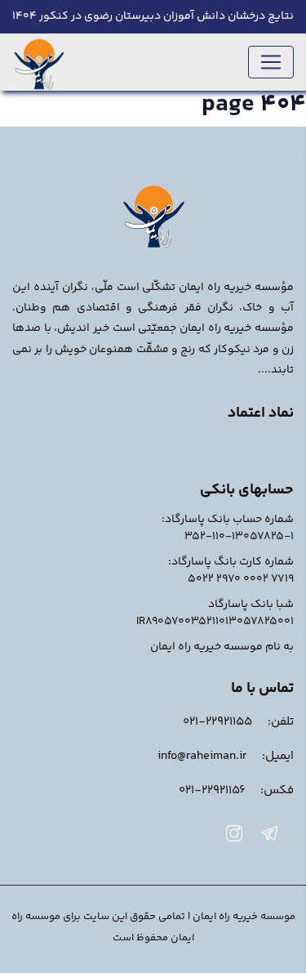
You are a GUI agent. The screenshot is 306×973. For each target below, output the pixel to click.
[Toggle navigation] (271, 62)
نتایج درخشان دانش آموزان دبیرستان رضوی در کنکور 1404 (153, 16)
